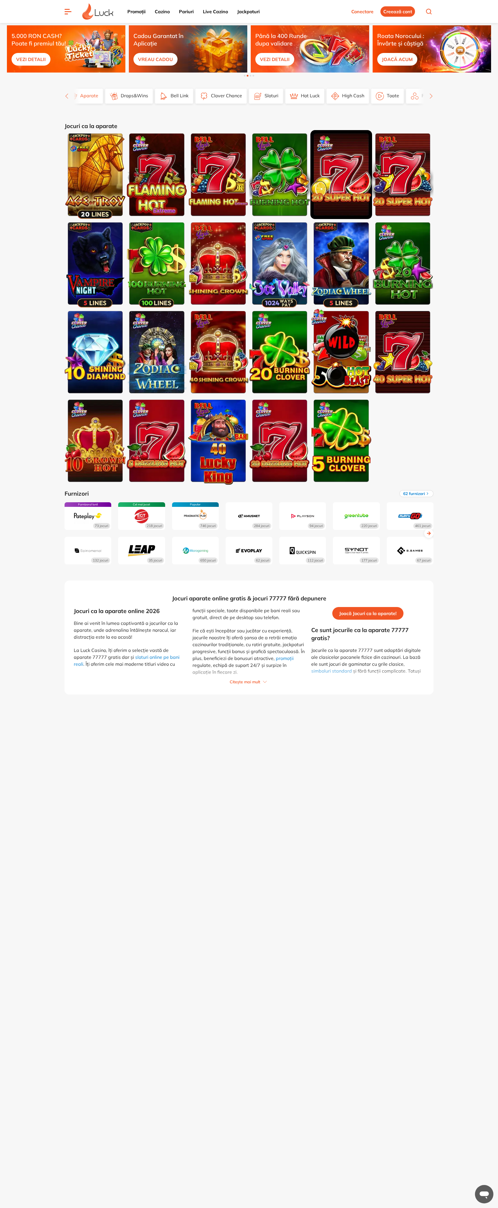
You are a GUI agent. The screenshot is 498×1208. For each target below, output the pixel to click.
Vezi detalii (31, 59)
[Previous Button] (5, 47)
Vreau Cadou (155, 59)
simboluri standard (331, 671)
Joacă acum (397, 59)
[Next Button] (492, 47)
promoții (285, 658)
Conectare (362, 11)
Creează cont (397, 11)
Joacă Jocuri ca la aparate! (368, 613)
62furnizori (414, 493)
